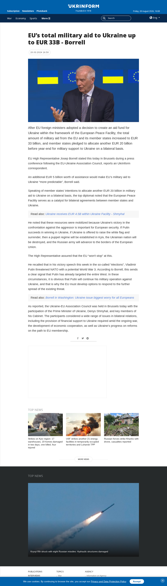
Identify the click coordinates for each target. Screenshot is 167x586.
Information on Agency (96, 576)
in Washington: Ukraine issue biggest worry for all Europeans (90, 297)
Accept (137, 581)
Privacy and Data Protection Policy (108, 581)
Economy (21, 18)
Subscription (13, 11)
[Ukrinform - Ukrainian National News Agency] (83, 6)
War (9, 18)
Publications (35, 572)
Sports (33, 18)
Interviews (34, 576)
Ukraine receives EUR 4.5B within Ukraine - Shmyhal (85, 214)
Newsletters (28, 11)
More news (83, 459)
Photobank (42, 11)
